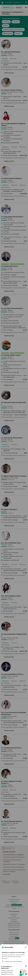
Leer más (10, 974)
